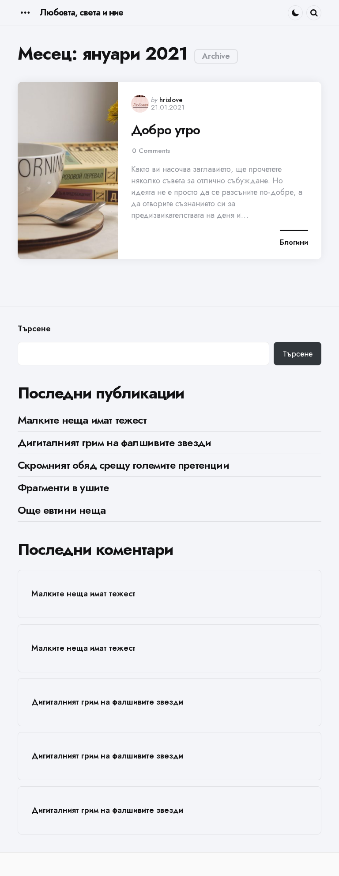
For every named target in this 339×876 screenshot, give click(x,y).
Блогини (294, 242)
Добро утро (165, 129)
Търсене (34, 329)
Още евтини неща (61, 510)
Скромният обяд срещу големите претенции (123, 465)
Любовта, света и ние (81, 12)
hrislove (171, 100)
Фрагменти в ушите (63, 487)
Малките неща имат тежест (82, 420)
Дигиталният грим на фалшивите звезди (114, 442)
